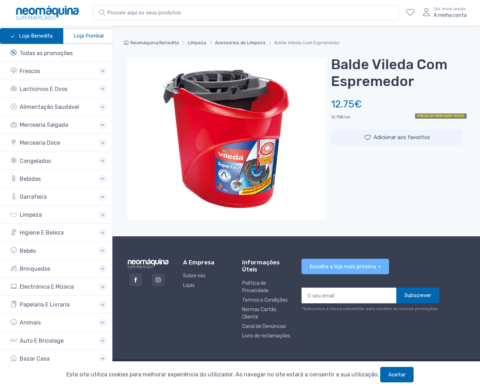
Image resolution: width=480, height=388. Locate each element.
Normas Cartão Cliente (259, 313)
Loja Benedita (35, 36)
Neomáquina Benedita (154, 42)
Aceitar (397, 374)
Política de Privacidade (255, 287)
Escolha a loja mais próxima (343, 266)
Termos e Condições (265, 300)
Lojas (189, 285)
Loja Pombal (88, 36)
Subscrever (417, 295)
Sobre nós (194, 276)
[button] (58, 71)
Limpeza (197, 42)
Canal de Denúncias (264, 326)
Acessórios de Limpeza (240, 42)
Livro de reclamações (266, 336)
